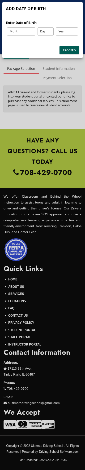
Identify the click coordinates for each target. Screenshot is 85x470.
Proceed (69, 50)
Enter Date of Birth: (21, 22)
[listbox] (21, 31)
